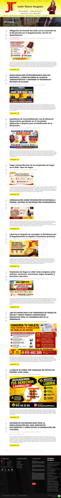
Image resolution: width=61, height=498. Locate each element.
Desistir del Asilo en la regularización (34, 38)
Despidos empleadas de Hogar (32, 278)
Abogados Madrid (13, 38)
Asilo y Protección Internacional (24, 38)
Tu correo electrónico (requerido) (36, 464)
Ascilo (17, 38)
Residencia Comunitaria (43, 321)
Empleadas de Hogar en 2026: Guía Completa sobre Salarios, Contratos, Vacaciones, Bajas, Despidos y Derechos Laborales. (32, 274)
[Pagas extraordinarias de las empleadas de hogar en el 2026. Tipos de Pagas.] (21, 178)
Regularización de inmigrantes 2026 (15, 39)
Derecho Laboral (20, 464)
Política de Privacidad (22, 495)
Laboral (48, 278)
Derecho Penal (19, 466)
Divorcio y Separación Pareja (33, 321)
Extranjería (41, 38)
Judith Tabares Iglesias (17, 37)
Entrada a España (30, 204)
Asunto (33, 468)
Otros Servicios (19, 467)
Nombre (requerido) (35, 460)
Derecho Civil (19, 461)
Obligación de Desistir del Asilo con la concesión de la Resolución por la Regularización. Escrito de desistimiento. (33, 32)
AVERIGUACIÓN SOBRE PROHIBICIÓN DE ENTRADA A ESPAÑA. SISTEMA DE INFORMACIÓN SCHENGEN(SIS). (33, 201)
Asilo (19, 38)
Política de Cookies (6, 495)
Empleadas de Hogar (31, 169)
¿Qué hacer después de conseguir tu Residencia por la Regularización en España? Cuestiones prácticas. (33, 235)
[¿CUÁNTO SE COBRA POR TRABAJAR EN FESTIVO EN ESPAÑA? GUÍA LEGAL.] (33, 392)
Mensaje (33, 472)
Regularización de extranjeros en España (49, 38)
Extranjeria (19, 463)
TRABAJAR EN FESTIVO (37, 374)
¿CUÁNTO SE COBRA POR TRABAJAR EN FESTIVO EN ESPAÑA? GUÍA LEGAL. (32, 371)
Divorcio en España (25, 321)
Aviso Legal (13, 495)
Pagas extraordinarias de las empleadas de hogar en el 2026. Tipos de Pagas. (32, 166)
